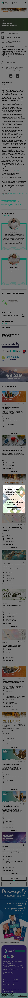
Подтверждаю (14, 509)
